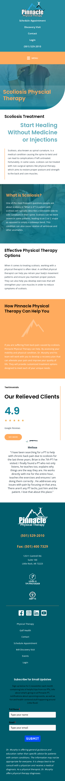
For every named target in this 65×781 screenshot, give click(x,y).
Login (32, 39)
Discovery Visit (32, 27)
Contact (32, 33)
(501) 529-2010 (32, 46)
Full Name (14, 709)
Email (12, 722)
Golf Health (25, 630)
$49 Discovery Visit (25, 649)
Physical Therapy (25, 623)
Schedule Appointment (32, 20)
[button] (13, 437)
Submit (32, 738)
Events (25, 656)
